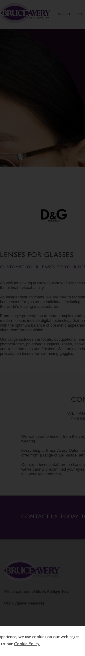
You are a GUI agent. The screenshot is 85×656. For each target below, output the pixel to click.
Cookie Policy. (27, 644)
